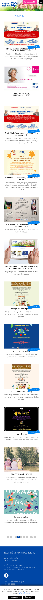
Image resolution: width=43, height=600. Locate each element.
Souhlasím (29, 597)
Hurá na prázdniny (21, 517)
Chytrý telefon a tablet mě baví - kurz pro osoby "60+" (21, 134)
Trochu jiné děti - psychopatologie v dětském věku (21, 225)
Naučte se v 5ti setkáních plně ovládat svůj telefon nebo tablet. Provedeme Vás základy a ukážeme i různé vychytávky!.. (21, 53)
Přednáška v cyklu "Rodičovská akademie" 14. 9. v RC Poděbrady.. (21, 227)
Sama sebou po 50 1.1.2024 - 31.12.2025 (21, 94)
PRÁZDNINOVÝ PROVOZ (21, 474)
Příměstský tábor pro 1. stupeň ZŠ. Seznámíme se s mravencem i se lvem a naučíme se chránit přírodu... (22, 311)
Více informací (24, 593)
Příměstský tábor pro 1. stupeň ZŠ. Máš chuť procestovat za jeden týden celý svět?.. (22, 353)
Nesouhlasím (15, 597)
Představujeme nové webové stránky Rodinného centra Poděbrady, (21, 267)
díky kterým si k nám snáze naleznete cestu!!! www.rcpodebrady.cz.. (21, 270)
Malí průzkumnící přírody (21, 391)
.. (21, 95)
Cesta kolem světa (21, 351)
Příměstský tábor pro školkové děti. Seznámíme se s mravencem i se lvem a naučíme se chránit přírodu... (21, 394)
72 (32, 537)
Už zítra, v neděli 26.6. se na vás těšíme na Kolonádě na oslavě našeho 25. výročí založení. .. (22, 521)
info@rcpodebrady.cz (16, 570)
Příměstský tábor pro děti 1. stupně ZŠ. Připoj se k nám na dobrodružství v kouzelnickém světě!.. (21, 436)
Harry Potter (21, 434)
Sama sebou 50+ (30, 2)
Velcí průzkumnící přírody (21, 309)
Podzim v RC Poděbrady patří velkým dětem (21, 178)
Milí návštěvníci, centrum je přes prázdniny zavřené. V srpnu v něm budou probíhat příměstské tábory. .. (21, 478)
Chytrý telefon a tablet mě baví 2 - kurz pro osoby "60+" (21, 50)
